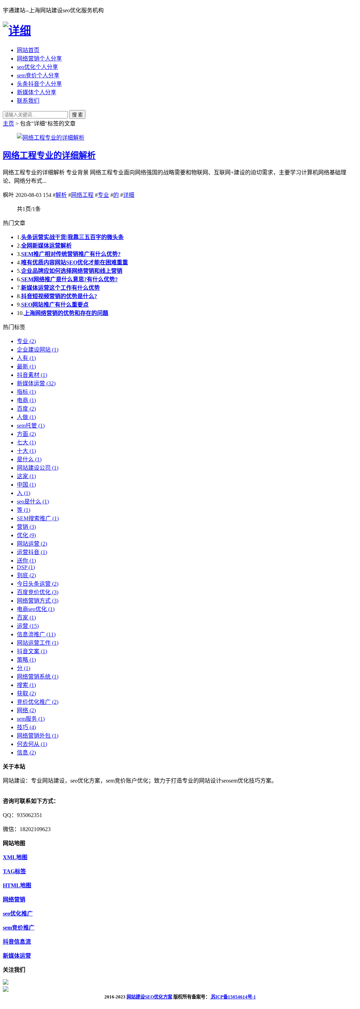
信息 (26, 753)
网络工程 (82, 195)
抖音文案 (32, 651)
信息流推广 (36, 634)
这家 (26, 476)
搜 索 (77, 114)
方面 (26, 434)
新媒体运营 (36, 383)
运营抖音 (32, 552)
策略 (26, 660)
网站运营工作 (37, 643)
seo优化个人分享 (37, 67)
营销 (26, 527)
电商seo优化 (35, 609)
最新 (26, 366)
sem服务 (31, 719)
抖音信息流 (17, 942)
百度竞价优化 (37, 592)
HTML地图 (17, 885)
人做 (26, 417)
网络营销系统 (37, 677)
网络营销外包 (37, 736)
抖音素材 (32, 375)
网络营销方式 (37, 601)
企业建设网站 (37, 350)
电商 (26, 400)
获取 (26, 693)
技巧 (26, 727)
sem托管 (31, 426)
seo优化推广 (18, 914)
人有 (26, 358)
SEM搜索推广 (38, 518)
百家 (26, 618)
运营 (28, 626)
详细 (128, 195)
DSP (26, 567)
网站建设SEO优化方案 (149, 997)
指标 (26, 392)
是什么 (29, 459)
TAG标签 (14, 871)
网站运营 (32, 544)
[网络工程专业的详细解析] (50, 138)
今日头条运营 (37, 584)
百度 (26, 409)
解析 (61, 195)
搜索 (26, 685)
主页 (8, 124)
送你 (26, 561)
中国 (26, 485)
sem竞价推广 (18, 928)
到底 (26, 575)
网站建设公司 (37, 468)
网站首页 (28, 50)
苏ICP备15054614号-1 (233, 997)
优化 (26, 535)
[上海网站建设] (17, 30)
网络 (26, 710)
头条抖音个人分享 (39, 84)
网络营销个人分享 (39, 59)
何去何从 (32, 744)
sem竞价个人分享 (38, 75)
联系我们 (28, 101)
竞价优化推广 (37, 702)
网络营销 (14, 899)
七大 (26, 442)
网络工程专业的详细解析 (49, 155)
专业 (103, 195)
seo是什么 (33, 501)
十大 (26, 451)
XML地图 (15, 857)
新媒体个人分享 (36, 92)
